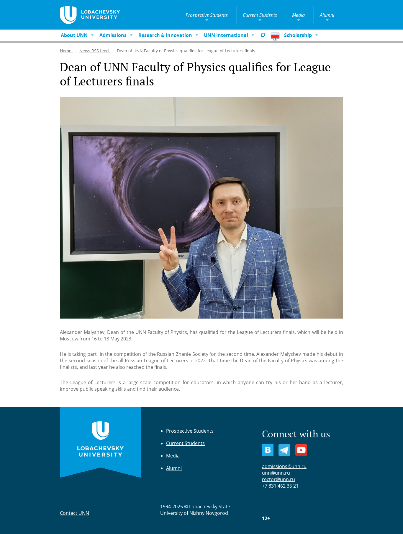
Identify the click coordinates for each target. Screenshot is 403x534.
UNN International (226, 35)
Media (298, 15)
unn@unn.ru (276, 473)
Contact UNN (74, 513)
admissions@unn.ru (284, 466)
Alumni (327, 15)
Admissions (113, 35)
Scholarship (298, 35)
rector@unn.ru (278, 479)
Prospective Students (207, 15)
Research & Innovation (165, 35)
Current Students (260, 15)
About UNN (74, 35)
